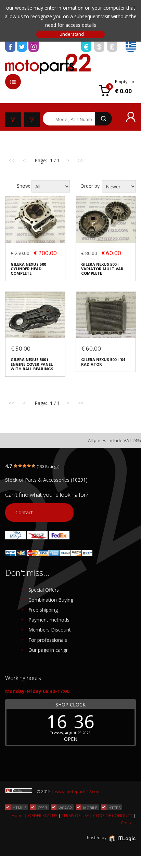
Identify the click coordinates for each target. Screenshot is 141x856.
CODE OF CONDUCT (112, 816)
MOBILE (90, 807)
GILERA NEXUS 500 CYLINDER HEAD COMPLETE (28, 269)
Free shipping (43, 609)
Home (18, 816)
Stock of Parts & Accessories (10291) (46, 479)
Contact (24, 512)
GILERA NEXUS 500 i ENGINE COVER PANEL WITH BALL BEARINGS (32, 364)
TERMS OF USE (75, 816)
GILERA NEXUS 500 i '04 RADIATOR (103, 361)
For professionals (47, 640)
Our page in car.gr (48, 650)
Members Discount (49, 629)
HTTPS (114, 807)
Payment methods (48, 619)
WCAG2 (65, 807)
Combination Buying (50, 599)
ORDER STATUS (42, 816)
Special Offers (43, 589)
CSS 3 (42, 807)
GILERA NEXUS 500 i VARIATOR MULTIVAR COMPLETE (102, 269)
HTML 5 (19, 807)
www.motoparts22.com (78, 791)
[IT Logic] (122, 838)
